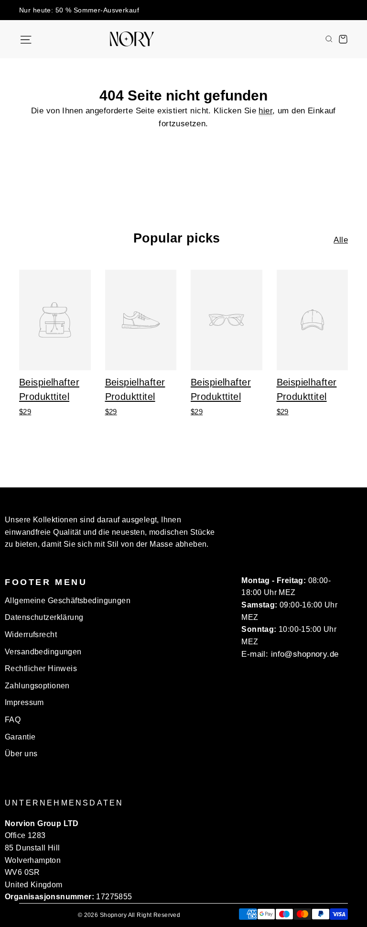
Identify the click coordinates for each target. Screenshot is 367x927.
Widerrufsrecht (31, 634)
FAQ (13, 720)
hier (265, 110)
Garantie (20, 737)
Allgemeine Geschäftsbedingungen (67, 600)
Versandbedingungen (43, 652)
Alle (341, 239)
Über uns (21, 754)
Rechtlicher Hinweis (41, 668)
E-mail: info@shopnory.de (289, 654)
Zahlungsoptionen (37, 686)
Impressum (24, 702)
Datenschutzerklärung (44, 617)
